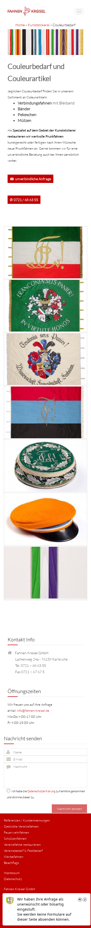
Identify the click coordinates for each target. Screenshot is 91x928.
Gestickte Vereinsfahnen (21, 826)
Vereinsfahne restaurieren (22, 844)
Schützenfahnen (15, 838)
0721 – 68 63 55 (33, 665)
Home (20, 25)
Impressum (11, 873)
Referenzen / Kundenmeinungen (27, 820)
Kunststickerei (39, 25)
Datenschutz (13, 879)
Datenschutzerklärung (41, 791)
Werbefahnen (13, 857)
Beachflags (11, 863)
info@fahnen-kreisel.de (33, 710)
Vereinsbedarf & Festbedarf (23, 851)
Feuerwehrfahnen (16, 832)
